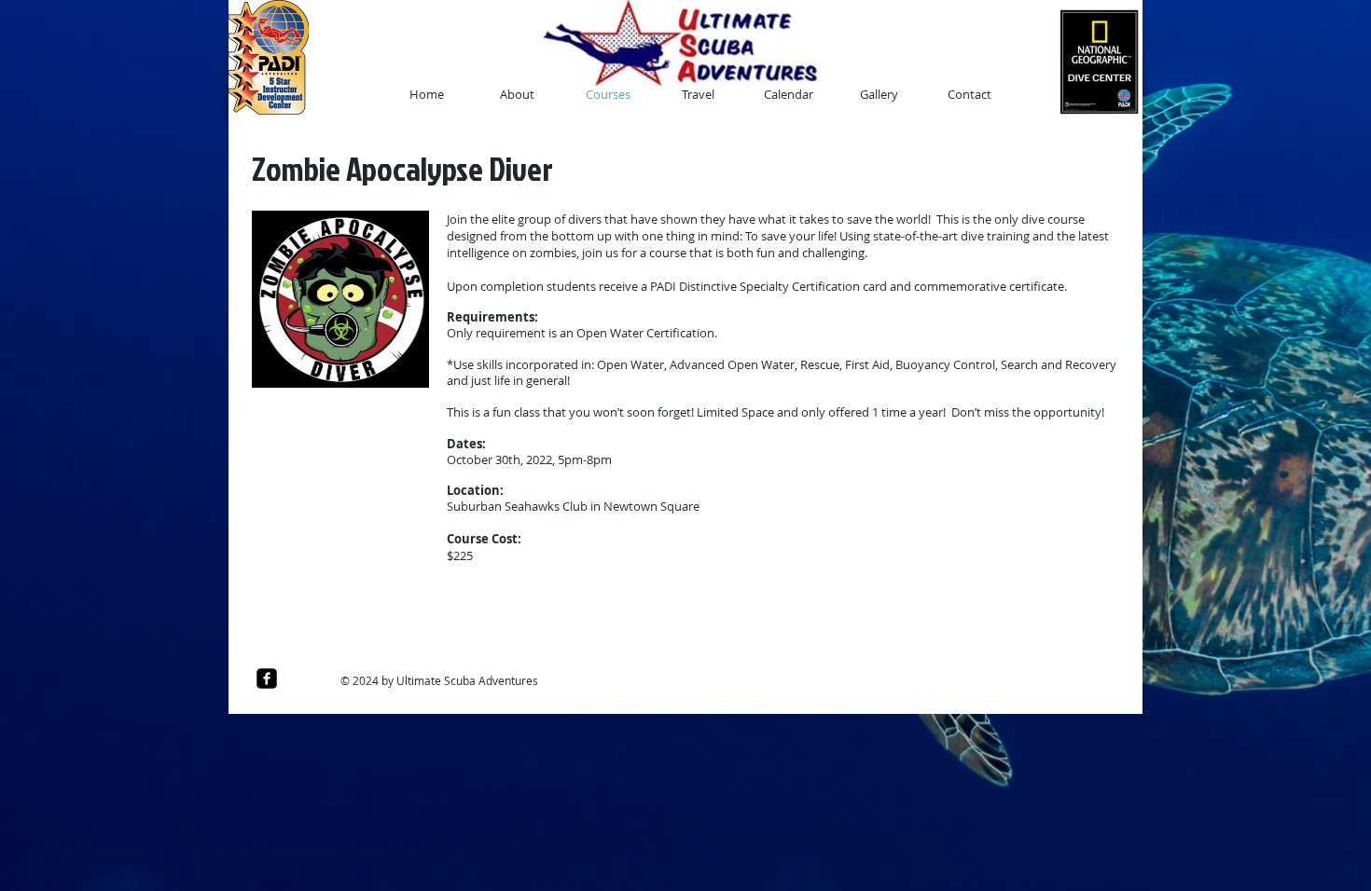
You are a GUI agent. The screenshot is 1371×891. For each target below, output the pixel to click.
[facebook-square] (266, 678)
